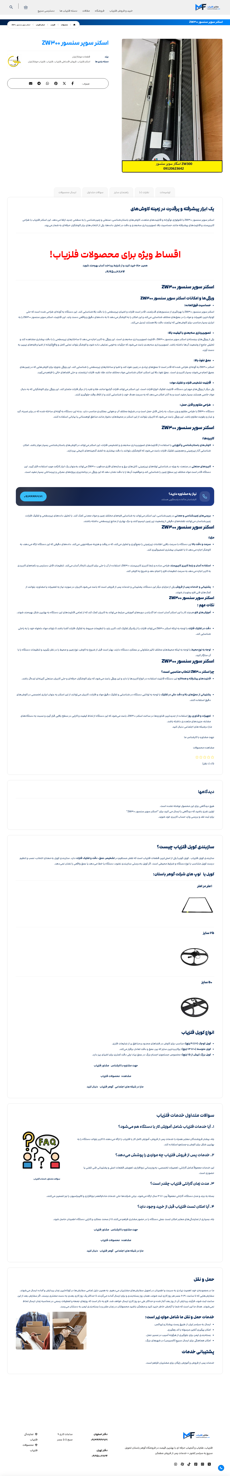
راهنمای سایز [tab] (121, 192)
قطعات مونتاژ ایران (81, 56)
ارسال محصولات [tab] (67, 192)
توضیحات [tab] (165, 192)
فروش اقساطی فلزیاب (65, 61)
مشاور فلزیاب (101, 1066)
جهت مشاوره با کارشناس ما (199, 737)
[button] (72, 83)
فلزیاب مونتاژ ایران (36, 61)
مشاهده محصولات (203, 747)
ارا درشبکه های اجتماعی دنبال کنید (191, 727)
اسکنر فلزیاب (84, 61)
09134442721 (99, 1440)
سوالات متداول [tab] (95, 192)
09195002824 (100, 1456)
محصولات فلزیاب (110, 1076)
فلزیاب (49, 61)
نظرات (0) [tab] (144, 192)
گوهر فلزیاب (105, 1087)
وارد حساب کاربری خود (178, 817)
